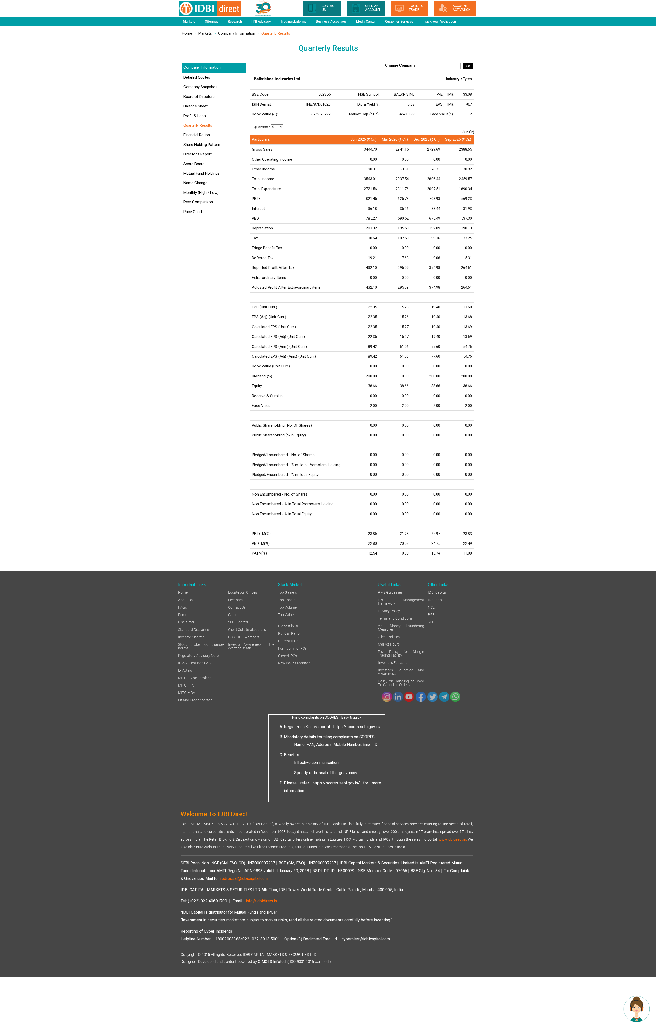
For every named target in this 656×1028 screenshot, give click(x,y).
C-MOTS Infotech (273, 961)
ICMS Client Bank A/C (195, 662)
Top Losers (286, 599)
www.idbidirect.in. (453, 839)
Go (468, 65)
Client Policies (389, 636)
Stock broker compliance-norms (201, 646)
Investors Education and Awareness (401, 672)
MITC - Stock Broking (195, 677)
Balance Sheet (195, 106)
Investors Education (394, 662)
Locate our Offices (242, 592)
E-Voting (185, 670)
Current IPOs (288, 640)
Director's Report (197, 154)
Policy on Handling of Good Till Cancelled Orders (401, 683)
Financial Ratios (196, 135)
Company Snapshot (200, 87)
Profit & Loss (194, 116)
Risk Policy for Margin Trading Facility (401, 653)
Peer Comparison (198, 202)
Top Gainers (287, 592)
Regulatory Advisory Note (198, 655)
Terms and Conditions (395, 618)
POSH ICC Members (243, 636)
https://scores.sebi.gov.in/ (357, 726)
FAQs (182, 607)
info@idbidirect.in (261, 901)
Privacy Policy (389, 610)
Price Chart (192, 211)
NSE (431, 607)
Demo (182, 614)
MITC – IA (186, 685)
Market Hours (389, 644)
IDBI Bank (436, 599)
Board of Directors (199, 96)
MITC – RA (186, 692)
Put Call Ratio (289, 633)
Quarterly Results (197, 125)
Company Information (236, 33)
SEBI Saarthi (238, 622)
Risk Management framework (401, 601)
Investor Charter (191, 636)
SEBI (431, 622)
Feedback (235, 599)
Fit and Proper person (195, 700)
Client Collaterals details (247, 629)
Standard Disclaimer (194, 629)
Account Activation (462, 8)
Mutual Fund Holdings (201, 173)
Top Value (286, 614)
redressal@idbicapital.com (244, 878)
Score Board (193, 164)
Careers (234, 614)
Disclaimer (186, 622)
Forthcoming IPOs (292, 648)
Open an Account (372, 8)
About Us (185, 599)
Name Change (195, 182)
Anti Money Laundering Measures (401, 627)
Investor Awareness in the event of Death (251, 646)
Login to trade (416, 8)
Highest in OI (288, 625)
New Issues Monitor (294, 663)
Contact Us (237, 607)
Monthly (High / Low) (201, 192)
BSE (431, 614)
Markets (205, 33)
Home (187, 33)
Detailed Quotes (196, 77)
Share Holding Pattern (201, 144)
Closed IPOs (287, 655)
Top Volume (287, 607)
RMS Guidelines (390, 592)
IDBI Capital (437, 592)
